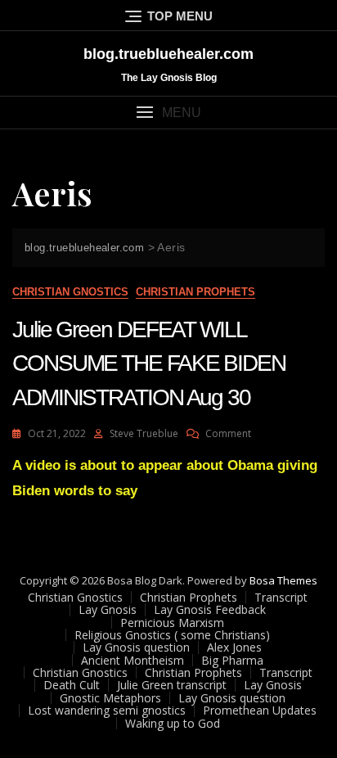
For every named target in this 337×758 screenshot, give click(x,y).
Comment (228, 433)
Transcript (281, 597)
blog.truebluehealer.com (168, 54)
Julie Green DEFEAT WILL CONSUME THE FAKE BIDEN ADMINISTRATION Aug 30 (148, 363)
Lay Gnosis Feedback (210, 609)
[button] (168, 112)
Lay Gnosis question (136, 647)
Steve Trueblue (144, 433)
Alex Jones (234, 647)
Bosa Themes (283, 580)
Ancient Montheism (132, 660)
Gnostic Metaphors (110, 698)
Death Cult (71, 685)
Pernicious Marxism (172, 622)
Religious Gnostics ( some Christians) (172, 635)
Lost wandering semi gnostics (107, 710)
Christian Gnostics (70, 292)
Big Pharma (232, 660)
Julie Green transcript (172, 685)
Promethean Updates (260, 710)
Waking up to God (172, 723)
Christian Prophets (195, 292)
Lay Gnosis (108, 609)
